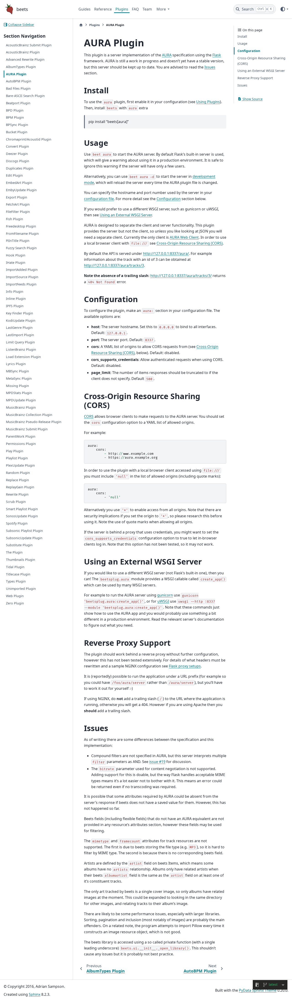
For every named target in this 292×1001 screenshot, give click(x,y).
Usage (242, 44)
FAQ (135, 9)
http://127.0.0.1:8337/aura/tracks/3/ (181, 275)
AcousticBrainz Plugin (23, 52)
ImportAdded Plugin (22, 270)
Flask (216, 54)
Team (147, 9)
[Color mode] (284, 9)
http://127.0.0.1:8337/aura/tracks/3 (114, 265)
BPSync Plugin (17, 125)
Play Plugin (14, 451)
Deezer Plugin (17, 154)
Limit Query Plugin (20, 342)
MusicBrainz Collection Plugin (29, 415)
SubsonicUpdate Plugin (24, 538)
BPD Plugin (14, 110)
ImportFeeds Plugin (21, 284)
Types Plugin (16, 581)
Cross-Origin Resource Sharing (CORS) (261, 61)
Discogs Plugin (17, 161)
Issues (242, 85)
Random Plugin (18, 472)
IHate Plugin (15, 262)
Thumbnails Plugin (20, 559)
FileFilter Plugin (18, 212)
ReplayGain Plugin (20, 487)
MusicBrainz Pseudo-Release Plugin (33, 422)
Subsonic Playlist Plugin (24, 530)
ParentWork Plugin (20, 436)
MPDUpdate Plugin (21, 400)
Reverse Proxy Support (255, 78)
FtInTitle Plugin (17, 241)
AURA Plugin (16, 74)
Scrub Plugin (16, 501)
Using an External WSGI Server (261, 71)
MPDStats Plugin (19, 393)
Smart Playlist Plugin (22, 509)
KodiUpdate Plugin (20, 320)
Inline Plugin (16, 299)
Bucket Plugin (16, 132)
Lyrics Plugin (16, 364)
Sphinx (34, 994)
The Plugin (14, 552)
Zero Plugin (15, 603)
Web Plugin (15, 596)
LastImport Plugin (20, 335)
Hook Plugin (15, 255)
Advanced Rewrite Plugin (25, 59)
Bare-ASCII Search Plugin (25, 96)
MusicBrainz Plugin (21, 407)
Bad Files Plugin (18, 88)
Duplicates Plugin (19, 168)
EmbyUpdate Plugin (21, 190)
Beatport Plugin (18, 103)
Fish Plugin (14, 219)
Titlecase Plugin (18, 574)
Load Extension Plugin (23, 357)
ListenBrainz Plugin (21, 349)
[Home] (81, 25)
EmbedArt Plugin (19, 182)
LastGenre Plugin (19, 328)
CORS (89, 416)
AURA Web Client (184, 237)
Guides (84, 9)
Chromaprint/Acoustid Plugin (28, 139)
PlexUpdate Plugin (20, 465)
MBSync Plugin (17, 371)
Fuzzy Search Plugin (21, 248)
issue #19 (157, 761)
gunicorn (165, 595)
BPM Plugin (15, 117)
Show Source (252, 99)
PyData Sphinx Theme (257, 990)
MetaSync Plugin (19, 378)
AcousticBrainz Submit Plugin (29, 45)
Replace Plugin (17, 480)
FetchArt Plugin (18, 204)
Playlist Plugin (17, 458)
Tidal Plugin (15, 567)
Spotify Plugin (17, 523)
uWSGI (163, 601)
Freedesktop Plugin (21, 226)
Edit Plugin (14, 175)
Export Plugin (16, 197)
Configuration (248, 51)
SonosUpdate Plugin (22, 516)
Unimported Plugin (21, 588)
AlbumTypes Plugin (21, 67)
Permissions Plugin (21, 444)
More (161, 9)
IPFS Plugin (14, 306)
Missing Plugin (17, 386)
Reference (103, 9)
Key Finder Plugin (19, 313)
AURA (167, 54)
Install (242, 36)
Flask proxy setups (185, 666)
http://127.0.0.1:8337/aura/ (166, 253)
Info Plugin (14, 291)
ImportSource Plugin (22, 277)
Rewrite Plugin (17, 494)
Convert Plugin (17, 146)
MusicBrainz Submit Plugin (27, 429)
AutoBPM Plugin (18, 81)
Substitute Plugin (19, 545)
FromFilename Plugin (22, 233)
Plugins (121, 9)
